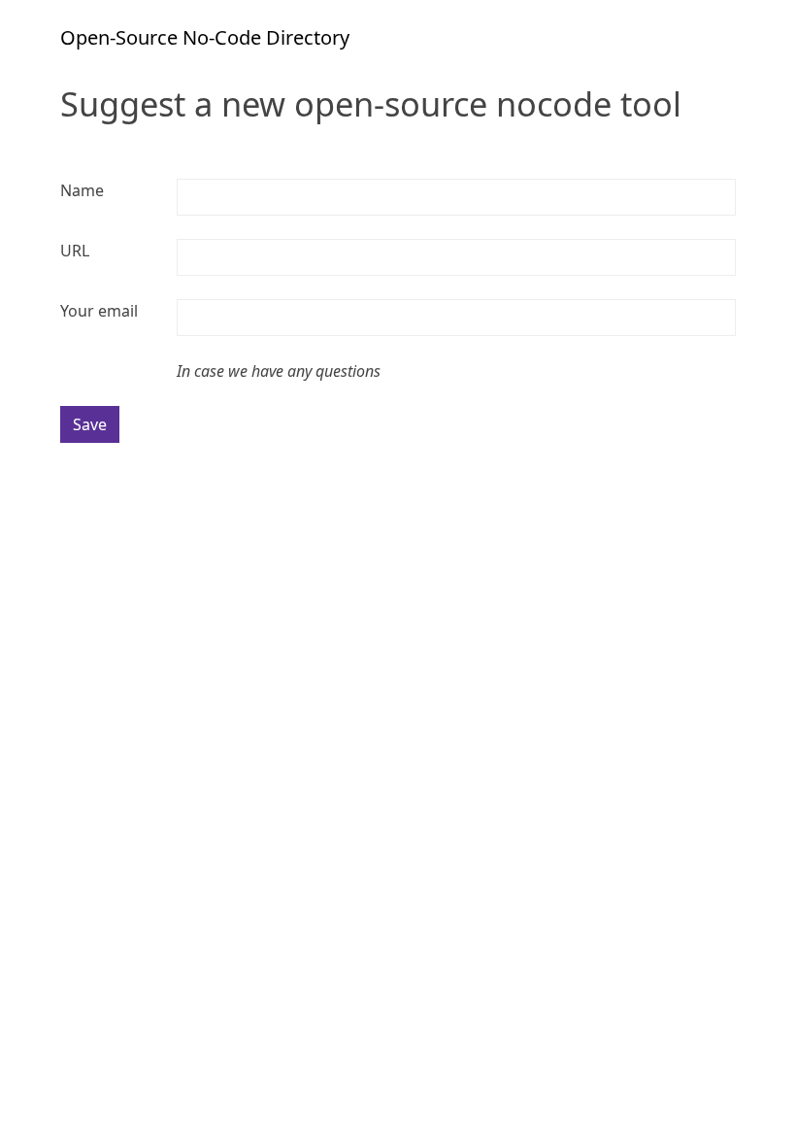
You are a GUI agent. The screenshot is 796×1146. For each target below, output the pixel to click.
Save (90, 424)
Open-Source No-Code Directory (204, 37)
